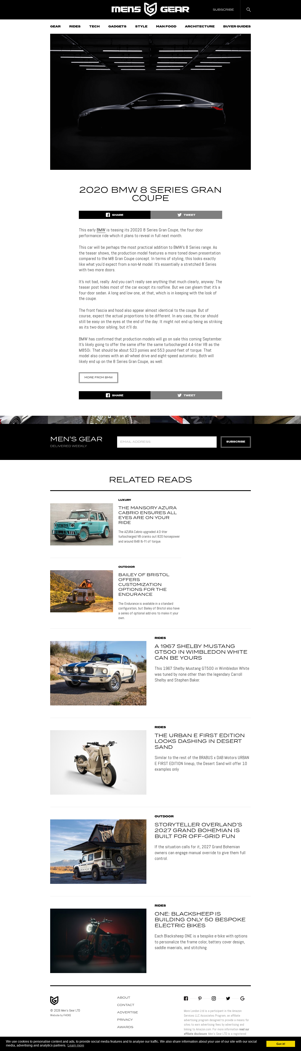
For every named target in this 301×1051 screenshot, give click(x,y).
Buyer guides (237, 26)
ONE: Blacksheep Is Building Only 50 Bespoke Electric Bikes (200, 920)
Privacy (125, 1020)
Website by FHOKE (60, 1015)
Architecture (200, 26)
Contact (125, 1005)
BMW (101, 230)
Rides (75, 26)
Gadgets (117, 26)
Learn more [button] (76, 1045)
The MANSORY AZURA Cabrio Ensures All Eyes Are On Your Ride (147, 515)
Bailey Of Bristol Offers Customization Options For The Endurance (143, 585)
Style (141, 26)
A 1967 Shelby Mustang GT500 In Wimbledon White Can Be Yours (201, 652)
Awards (125, 1027)
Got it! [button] (280, 1043)
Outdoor (126, 567)
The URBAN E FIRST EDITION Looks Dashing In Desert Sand (200, 741)
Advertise (127, 1012)
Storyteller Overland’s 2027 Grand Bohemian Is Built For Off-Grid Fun (198, 831)
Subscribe (235, 442)
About (123, 998)
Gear (55, 26)
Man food (166, 26)
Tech (94, 26)
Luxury (124, 500)
